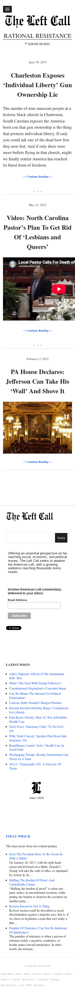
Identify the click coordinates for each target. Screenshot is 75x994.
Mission (36, 974)
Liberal (47, 974)
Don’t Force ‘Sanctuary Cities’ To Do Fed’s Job (36, 728)
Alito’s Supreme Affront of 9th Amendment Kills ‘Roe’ (36, 676)
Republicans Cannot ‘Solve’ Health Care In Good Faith (36, 747)
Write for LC (28, 979)
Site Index (39, 985)
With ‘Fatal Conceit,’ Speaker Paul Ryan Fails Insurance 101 (38, 738)
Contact (15, 979)
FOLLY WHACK (18, 836)
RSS (29, 985)
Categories (43, 979)
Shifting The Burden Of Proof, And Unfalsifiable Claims (31, 882)
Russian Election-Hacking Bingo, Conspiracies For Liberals (39, 710)
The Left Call (44, 965)
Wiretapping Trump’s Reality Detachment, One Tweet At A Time (39, 756)
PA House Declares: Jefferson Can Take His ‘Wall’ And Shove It (37, 381)
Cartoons (58, 974)
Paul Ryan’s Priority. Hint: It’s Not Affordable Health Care (38, 719)
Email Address (17, 600)
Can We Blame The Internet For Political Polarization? (35, 695)
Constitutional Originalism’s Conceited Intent (37, 688)
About (27, 974)
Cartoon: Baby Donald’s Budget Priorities (35, 703)
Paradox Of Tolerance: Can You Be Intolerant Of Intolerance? (38, 930)
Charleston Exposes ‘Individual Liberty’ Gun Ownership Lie (37, 84)
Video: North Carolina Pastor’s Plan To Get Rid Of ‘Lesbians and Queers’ (38, 232)
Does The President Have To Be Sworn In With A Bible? (35, 856)
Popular (55, 979)
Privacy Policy (9, 985)
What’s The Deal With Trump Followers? (35, 683)
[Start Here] (7, 974)
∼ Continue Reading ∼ (37, 176)
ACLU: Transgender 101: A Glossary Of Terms (35, 766)
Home (18, 974)
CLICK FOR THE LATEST (39, 44)
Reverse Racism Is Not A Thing (29, 906)
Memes (69, 974)
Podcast (5, 979)
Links (22, 985)
